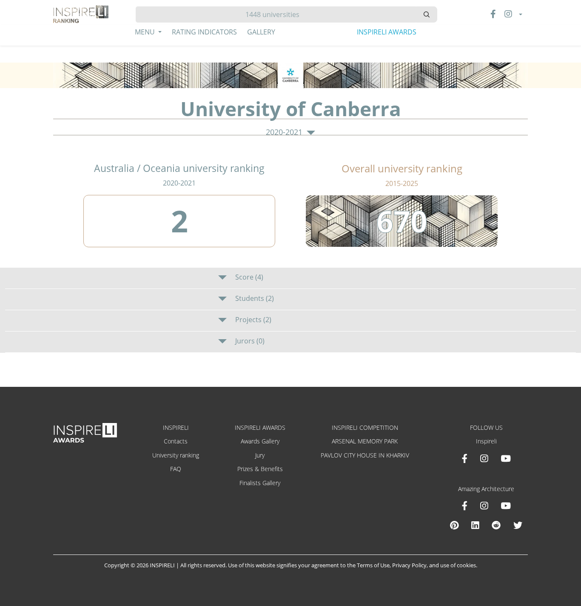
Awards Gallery (260, 441)
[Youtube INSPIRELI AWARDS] (505, 458)
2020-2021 (285, 132)
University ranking (175, 455)
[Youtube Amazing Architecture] (505, 505)
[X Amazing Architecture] (518, 525)
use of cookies (458, 565)
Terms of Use (373, 565)
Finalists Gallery (259, 483)
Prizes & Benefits (260, 469)
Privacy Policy (409, 565)
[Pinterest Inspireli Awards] (454, 525)
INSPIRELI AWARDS (386, 32)
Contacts (176, 441)
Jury (260, 455)
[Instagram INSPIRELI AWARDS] (484, 458)
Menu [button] (146, 32)
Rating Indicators (204, 32)
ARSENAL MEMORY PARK (365, 441)
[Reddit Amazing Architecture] (496, 525)
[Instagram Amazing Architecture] (484, 505)
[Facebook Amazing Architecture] (464, 505)
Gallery (261, 32)
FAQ (175, 469)
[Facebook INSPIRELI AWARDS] (464, 458)
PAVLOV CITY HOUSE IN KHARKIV (365, 455)
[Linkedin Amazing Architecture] (475, 525)
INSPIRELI (176, 427)
